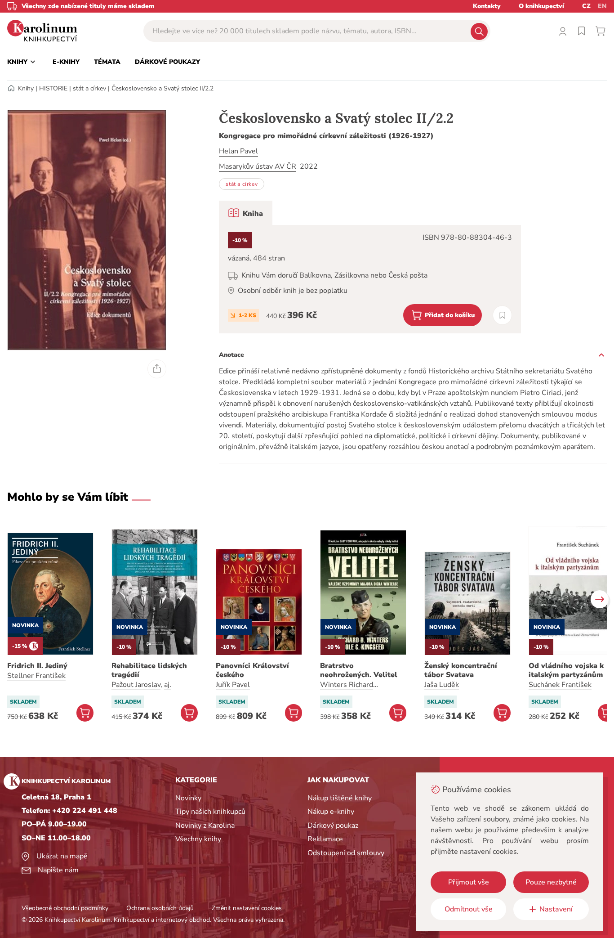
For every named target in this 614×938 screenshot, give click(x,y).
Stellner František (36, 676)
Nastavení (556, 909)
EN (602, 6)
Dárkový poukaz (332, 825)
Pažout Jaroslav (135, 685)
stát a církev (89, 88)
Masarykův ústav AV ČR (257, 166)
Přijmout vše (468, 882)
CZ (586, 6)
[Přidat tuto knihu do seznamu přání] (502, 315)
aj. (167, 685)
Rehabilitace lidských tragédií (149, 670)
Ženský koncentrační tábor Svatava (460, 670)
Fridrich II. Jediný (37, 665)
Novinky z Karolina (205, 825)
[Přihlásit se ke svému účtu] (562, 31)
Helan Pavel (238, 151)
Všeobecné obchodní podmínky (65, 908)
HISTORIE (53, 88)
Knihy (26, 88)
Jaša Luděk (441, 685)
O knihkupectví (541, 6)
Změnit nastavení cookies (247, 908)
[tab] (245, 213)
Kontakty (487, 6)
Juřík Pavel (233, 685)
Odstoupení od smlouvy (345, 853)
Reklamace (325, 839)
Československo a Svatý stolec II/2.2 (162, 88)
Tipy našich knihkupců (210, 812)
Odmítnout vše (469, 909)
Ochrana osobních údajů (160, 908)
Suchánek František (560, 685)
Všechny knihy (198, 839)
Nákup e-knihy (330, 812)
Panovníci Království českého (252, 670)
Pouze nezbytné (551, 882)
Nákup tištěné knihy (339, 798)
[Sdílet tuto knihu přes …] (156, 368)
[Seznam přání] (581, 31)
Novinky (188, 798)
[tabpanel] (370, 279)
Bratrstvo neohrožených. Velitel (358, 670)
